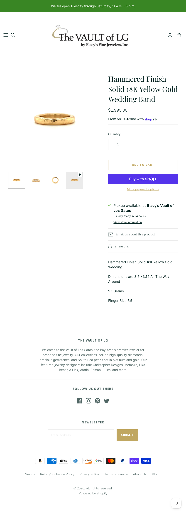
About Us (140, 474)
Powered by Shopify (93, 493)
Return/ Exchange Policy (57, 474)
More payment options (143, 189)
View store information (127, 222)
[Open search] (13, 35)
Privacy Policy (89, 474)
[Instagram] (88, 400)
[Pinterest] (97, 400)
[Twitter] (106, 400)
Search (30, 474)
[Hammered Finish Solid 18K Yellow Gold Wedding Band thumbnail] (74, 180)
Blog (155, 474)
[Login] (170, 35)
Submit (127, 435)
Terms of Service (115, 474)
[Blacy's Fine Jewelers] (93, 35)
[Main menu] (5, 35)
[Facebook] (79, 400)
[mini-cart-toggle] (179, 35)
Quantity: (114, 134)
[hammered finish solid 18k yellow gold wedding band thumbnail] (16, 180)
